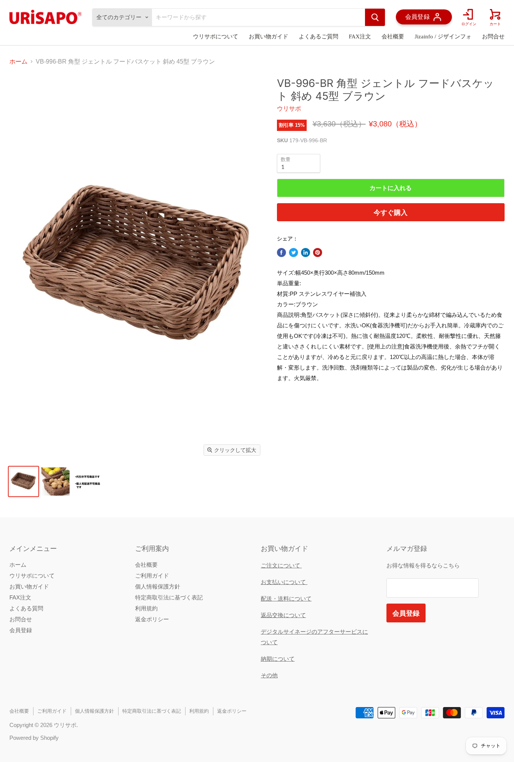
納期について (278, 659)
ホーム (18, 61)
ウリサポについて (215, 36)
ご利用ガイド (152, 575)
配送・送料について (286, 598)
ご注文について (281, 565)
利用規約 (146, 608)
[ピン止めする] (317, 252)
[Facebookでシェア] (281, 252)
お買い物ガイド (268, 36)
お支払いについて (284, 582)
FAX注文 (360, 36)
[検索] (375, 17)
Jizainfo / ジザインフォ (443, 36)
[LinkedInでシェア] (305, 252)
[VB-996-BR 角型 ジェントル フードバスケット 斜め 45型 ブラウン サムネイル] (23, 481)
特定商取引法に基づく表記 (169, 597)
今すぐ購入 (391, 212)
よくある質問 (26, 608)
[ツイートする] (293, 252)
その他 (269, 675)
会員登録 (20, 630)
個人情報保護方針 (157, 586)
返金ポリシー (152, 619)
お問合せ (493, 36)
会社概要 (393, 36)
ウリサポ (289, 108)
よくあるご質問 (318, 36)
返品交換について (283, 615)
